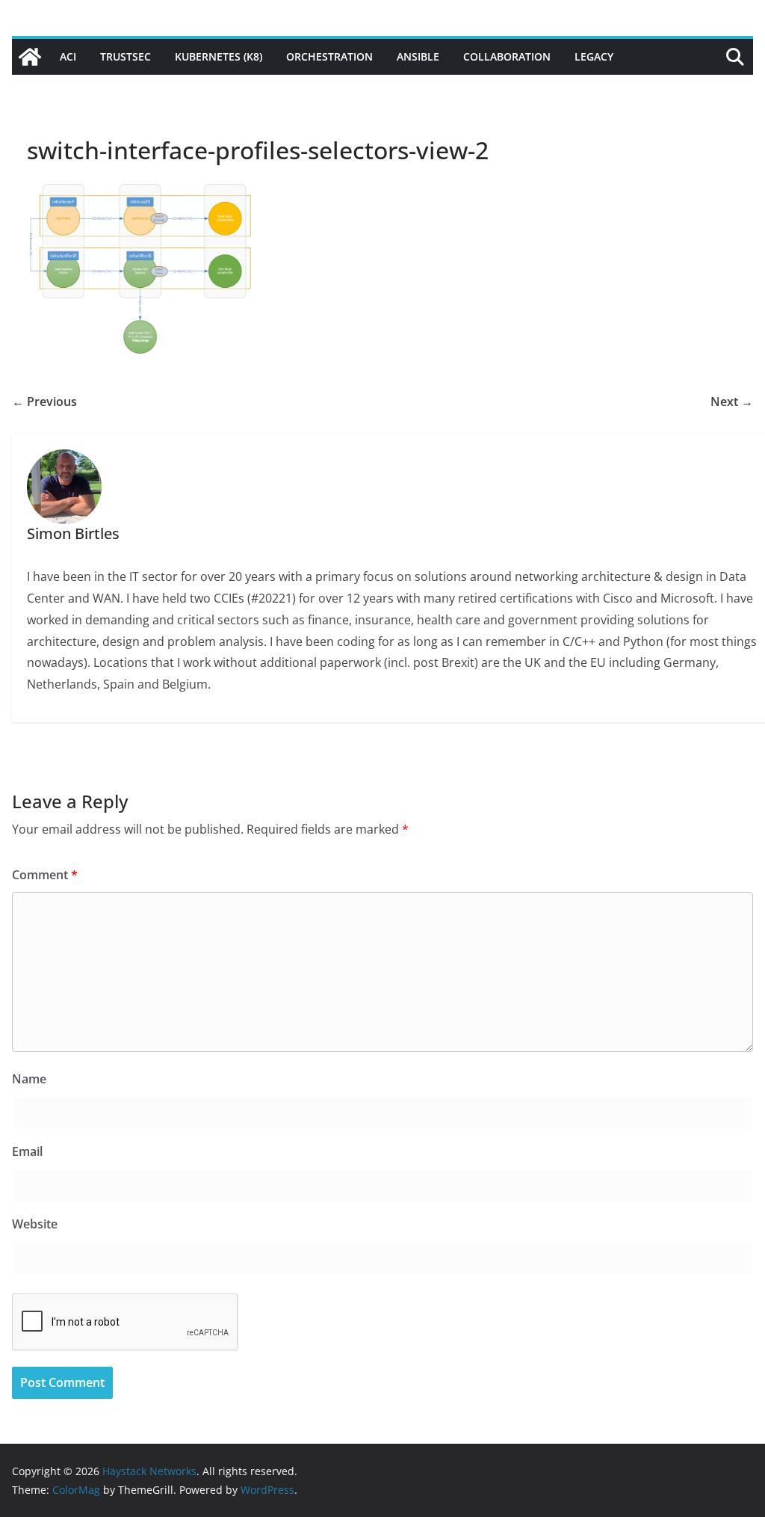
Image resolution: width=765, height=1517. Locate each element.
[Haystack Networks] (30, 57)
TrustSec (125, 56)
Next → (731, 401)
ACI (68, 56)
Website (35, 1224)
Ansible (418, 56)
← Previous (44, 401)
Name (29, 1079)
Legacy (593, 56)
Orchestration (329, 56)
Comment (45, 875)
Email (27, 1151)
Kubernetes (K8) (218, 56)
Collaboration (507, 56)
